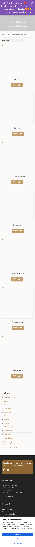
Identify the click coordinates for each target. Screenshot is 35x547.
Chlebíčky (7, 408)
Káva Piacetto (13, 447)
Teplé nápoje (12, 34)
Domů (4, 34)
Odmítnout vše (18, 543)
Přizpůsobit (17, 539)
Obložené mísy (9, 427)
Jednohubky (8, 431)
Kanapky (7, 434)
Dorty (6, 401)
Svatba (6, 419)
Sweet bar (7, 412)
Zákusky (7, 405)
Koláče (6, 423)
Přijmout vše (17, 534)
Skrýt (29, 12)
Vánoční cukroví (9, 397)
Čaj (10, 443)
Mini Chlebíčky (9, 438)
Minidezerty (8, 416)
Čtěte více (17, 85)
